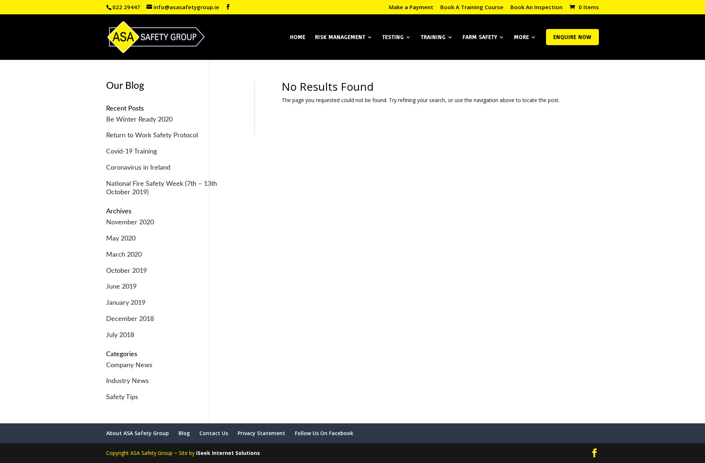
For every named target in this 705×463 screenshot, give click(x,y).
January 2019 (125, 303)
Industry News (127, 381)
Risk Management (340, 37)
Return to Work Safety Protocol (152, 135)
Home (298, 37)
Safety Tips (122, 397)
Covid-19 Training (131, 151)
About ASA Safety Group (137, 433)
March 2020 (124, 255)
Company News (129, 365)
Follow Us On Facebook (324, 433)
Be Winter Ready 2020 (139, 119)
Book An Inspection (536, 7)
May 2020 (120, 238)
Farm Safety (480, 37)
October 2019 (126, 271)
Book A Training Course (471, 7)
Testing (393, 37)
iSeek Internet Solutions (228, 452)
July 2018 (120, 335)
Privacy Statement (261, 433)
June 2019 (121, 286)
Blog (184, 433)
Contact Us (213, 433)
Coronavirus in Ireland (138, 167)
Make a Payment (411, 7)
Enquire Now (572, 36)
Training (433, 37)
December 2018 (130, 319)
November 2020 (130, 222)
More (521, 37)
